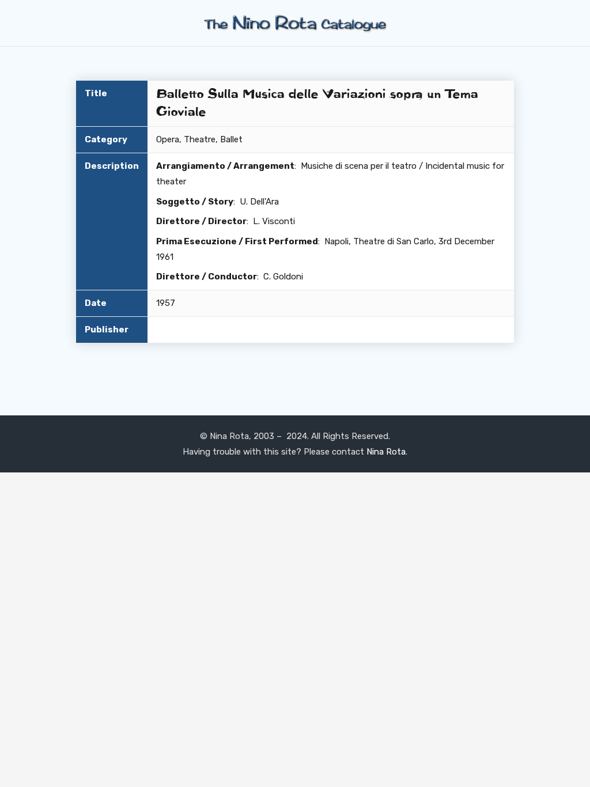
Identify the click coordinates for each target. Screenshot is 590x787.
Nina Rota (386, 452)
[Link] (295, 23)
